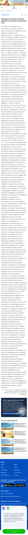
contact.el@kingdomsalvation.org (11, 496)
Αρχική (2, 10)
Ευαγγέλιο (16, 470)
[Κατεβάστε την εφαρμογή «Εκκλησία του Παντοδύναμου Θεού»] (2, 485)
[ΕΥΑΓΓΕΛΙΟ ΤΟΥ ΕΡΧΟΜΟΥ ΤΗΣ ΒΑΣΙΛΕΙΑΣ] (14, 7)
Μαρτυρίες (3, 472)
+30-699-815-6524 (8, 493)
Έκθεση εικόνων (5, 475)
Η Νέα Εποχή (17, 472)
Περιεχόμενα (5, 14)
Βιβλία (15, 464)
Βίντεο (2, 467)
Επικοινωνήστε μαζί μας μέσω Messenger (14, 531)
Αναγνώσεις (8, 10)
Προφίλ (16, 475)
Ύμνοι (15, 467)
